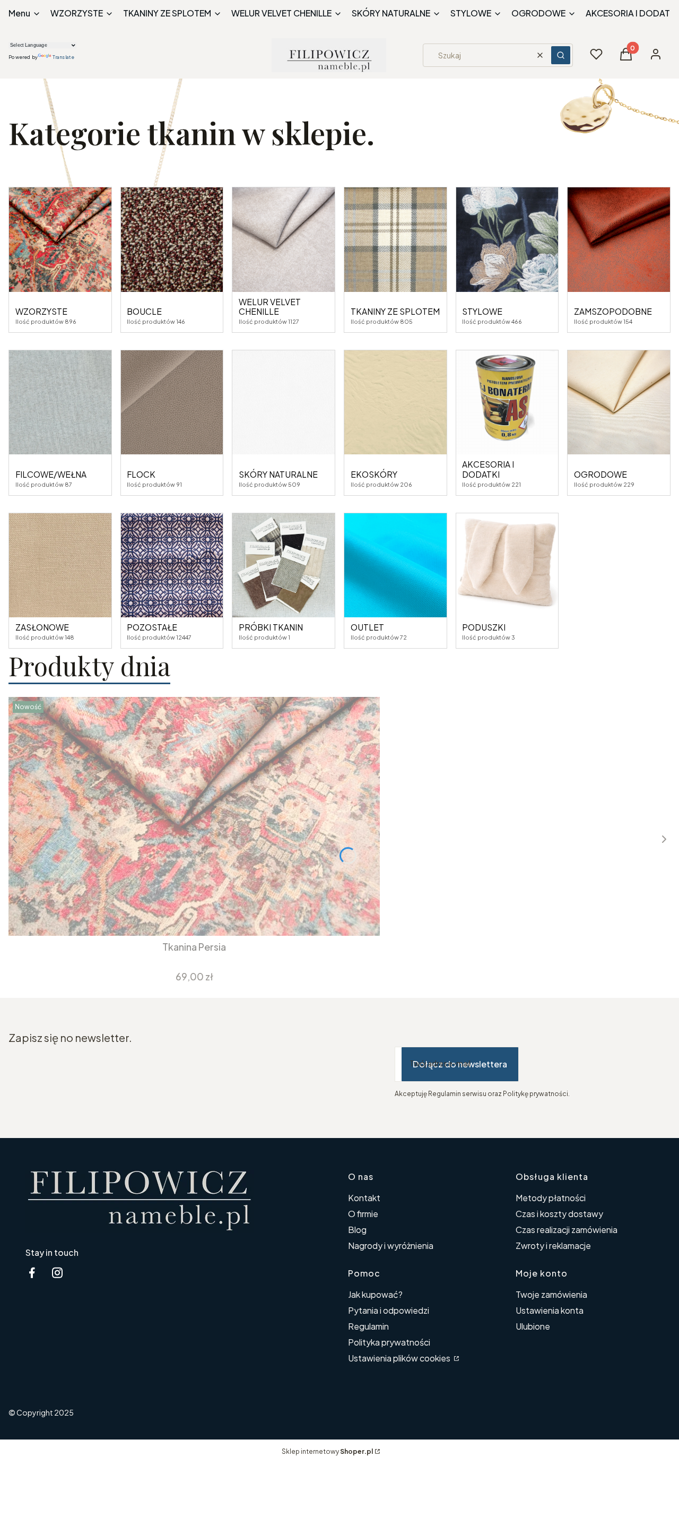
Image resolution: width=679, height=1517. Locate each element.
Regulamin (368, 1326)
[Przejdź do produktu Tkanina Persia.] (194, 816)
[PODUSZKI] (507, 565)
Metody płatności (551, 1197)
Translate (63, 57)
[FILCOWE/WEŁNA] (60, 402)
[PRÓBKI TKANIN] (283, 565)
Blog (357, 1229)
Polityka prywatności (389, 1342)
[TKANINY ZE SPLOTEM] (395, 239)
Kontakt (364, 1197)
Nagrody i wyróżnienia (390, 1245)
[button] (560, 55)
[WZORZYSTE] (60, 239)
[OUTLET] (395, 565)
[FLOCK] (172, 402)
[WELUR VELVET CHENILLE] (283, 239)
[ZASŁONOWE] (60, 565)
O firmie (363, 1213)
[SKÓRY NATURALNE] (283, 402)
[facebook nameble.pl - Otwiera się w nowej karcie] (31, 1272)
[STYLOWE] (507, 239)
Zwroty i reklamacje (553, 1245)
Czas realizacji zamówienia (566, 1229)
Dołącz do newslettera (460, 1064)
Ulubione (533, 1326)
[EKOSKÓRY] (395, 402)
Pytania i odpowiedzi (388, 1310)
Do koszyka (186, 916)
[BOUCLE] (172, 239)
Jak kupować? (375, 1294)
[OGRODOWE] (619, 402)
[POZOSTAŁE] (172, 565)
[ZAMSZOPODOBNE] (619, 239)
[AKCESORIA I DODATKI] (507, 402)
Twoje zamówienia (551, 1294)
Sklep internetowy (327, 1451)
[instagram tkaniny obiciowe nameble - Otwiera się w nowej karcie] (57, 1272)
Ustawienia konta (550, 1310)
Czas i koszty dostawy (559, 1213)
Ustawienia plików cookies (400, 1358)
